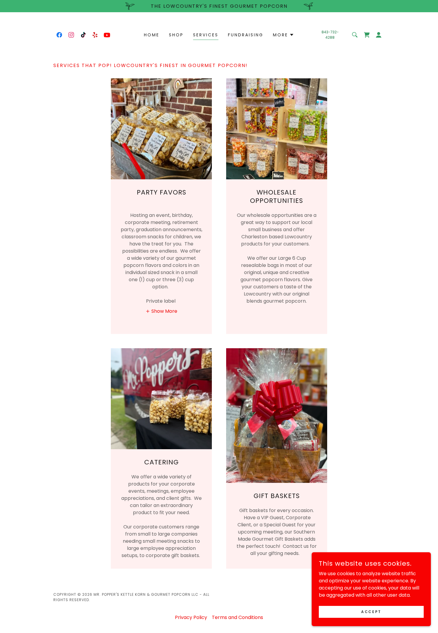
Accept (371, 611)
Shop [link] (176, 35)
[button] (283, 34)
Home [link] (151, 35)
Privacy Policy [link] (191, 617)
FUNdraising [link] (245, 35)
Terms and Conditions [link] (237, 617)
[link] (59, 35)
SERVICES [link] (205, 35)
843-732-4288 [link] (330, 34)
